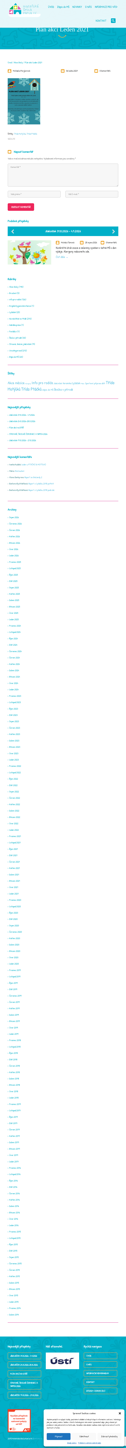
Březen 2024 (14, 676)
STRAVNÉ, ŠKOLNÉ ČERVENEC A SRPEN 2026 (28, 434)
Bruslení (12, 293)
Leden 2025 (14, 619)
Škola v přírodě (15, 337)
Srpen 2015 (14, 1257)
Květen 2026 (14, 536)
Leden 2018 (14, 1097)
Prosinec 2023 (15, 696)
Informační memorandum (97, 1373)
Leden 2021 (14, 893)
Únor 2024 (13, 683)
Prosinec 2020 (15, 900)
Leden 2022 (14, 829)
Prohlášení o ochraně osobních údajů (89, 1443)
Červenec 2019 (15, 995)
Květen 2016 (14, 1199)
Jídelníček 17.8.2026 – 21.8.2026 (22, 440)
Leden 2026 (14, 555)
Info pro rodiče (42, 382)
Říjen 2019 (13, 983)
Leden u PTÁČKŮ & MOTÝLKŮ (34, 464)
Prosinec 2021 (15, 836)
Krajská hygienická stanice (20, 305)
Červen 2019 (14, 1002)
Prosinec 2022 (15, 766)
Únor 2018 (13, 1091)
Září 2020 (13, 919)
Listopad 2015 (14, 1238)
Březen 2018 (14, 1084)
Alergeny (28, 383)
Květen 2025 (14, 593)
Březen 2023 (14, 746)
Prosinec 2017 (15, 1104)
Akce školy (18, 62)
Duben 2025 (14, 600)
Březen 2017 (14, 1148)
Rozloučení (19, 471)
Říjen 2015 (13, 1244)
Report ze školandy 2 (33, 477)
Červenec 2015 (15, 1263)
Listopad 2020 (15, 906)
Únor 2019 (13, 1027)
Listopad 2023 (15, 702)
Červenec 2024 (15, 651)
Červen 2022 (14, 797)
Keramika (67, 383)
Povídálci (13, 331)
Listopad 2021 (15, 842)
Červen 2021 (14, 861)
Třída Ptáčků (32, 133)
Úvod (10, 62)
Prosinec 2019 (15, 970)
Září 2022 (13, 785)
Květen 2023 (14, 734)
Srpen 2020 (14, 925)
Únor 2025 (13, 613)
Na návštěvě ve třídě (17, 318)
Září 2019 (13, 989)
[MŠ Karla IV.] (24, 7)
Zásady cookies (72, 1443)
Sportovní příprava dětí (95, 383)
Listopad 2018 (15, 1046)
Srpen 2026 (14, 517)
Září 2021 (13, 855)
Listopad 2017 (15, 1110)
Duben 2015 (14, 1282)
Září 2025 (13, 581)
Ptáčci (83, 383)
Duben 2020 (14, 944)
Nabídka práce (15, 325)
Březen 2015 (14, 1289)
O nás (88, 1364)
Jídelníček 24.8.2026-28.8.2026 (22, 421)
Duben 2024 (14, 670)
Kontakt (90, 1382)
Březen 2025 (14, 606)
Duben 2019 (14, 1014)
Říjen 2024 (13, 638)
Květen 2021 (14, 868)
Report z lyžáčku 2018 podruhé (41, 490)
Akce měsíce (16, 382)
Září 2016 (13, 1187)
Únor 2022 (13, 823)
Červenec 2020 (15, 931)
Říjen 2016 (13, 1180)
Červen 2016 (14, 1193)
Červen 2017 (14, 1129)
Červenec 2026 (15, 523)
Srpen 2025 (14, 587)
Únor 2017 (13, 1155)
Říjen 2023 (13, 708)
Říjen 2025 (13, 574)
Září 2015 (13, 1250)
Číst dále (60, 257)
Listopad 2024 (15, 632)
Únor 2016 (13, 1218)
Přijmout (58, 1436)
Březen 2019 (14, 1021)
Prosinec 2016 (15, 1167)
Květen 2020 (14, 938)
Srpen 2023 (14, 721)
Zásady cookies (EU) (95, 1390)
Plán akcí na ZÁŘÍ (16, 427)
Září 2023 (13, 715)
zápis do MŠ (47, 389)
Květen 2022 (14, 804)
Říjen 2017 (13, 1116)
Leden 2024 (14, 689)
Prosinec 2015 (15, 1231)
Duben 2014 (14, 1314)
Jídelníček (58, 383)
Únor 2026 (13, 549)
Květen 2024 (14, 664)
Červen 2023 (14, 727)
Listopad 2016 (14, 1174)
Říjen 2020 (13, 912)
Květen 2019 (14, 1008)
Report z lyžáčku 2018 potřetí (41, 483)
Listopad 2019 (14, 976)
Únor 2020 (13, 957)
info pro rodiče (15, 299)
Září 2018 (13, 1059)
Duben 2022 (14, 810)
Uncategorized (15, 350)
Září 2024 (13, 644)
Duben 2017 (14, 1142)
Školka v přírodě (63, 389)
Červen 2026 (14, 530)
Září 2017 (13, 1123)
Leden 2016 (13, 1225)
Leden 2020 (14, 963)
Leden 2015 (13, 1301)
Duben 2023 (14, 740)
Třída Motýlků (20, 133)
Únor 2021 (13, 887)
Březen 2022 (14, 817)
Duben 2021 (14, 874)
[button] (119, 1413)
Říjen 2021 (13, 849)
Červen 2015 (14, 1270)
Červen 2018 (14, 1065)
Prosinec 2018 (15, 1040)
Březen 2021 (14, 880)
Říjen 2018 (13, 1053)
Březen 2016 (14, 1212)
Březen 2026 (14, 542)
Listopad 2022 (15, 772)
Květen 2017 (14, 1136)
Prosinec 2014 (15, 1308)
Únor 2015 (13, 1295)
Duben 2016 (14, 1206)
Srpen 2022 (14, 791)
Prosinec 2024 (15, 625)
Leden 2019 (13, 1033)
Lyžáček (12, 312)
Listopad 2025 (15, 568)
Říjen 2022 (13, 778)
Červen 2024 (14, 657)
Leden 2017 (14, 1161)
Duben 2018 (14, 1078)
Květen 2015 (14, 1276)
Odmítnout (84, 1436)
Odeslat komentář (21, 207)
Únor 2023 (13, 753)
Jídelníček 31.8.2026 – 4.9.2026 (63, 231)
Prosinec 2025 (15, 562)
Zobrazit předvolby (109, 1436)
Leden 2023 (14, 759)
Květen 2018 (14, 1072)
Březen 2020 (14, 951)
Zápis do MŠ (14, 356)
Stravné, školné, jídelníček (20, 344)
